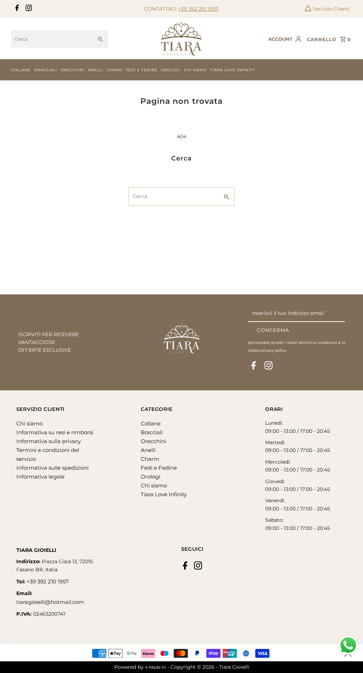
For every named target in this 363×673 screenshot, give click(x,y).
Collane (21, 70)
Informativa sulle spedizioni (52, 467)
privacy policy (273, 350)
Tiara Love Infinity (232, 70)
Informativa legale (40, 476)
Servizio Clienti (331, 9)
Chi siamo (195, 70)
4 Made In (155, 667)
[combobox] (52, 39)
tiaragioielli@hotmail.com (50, 602)
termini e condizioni (317, 342)
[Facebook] (16, 9)
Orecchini (72, 70)
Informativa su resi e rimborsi (54, 432)
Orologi (170, 70)
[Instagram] (28, 9)
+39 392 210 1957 (198, 9)
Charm (114, 70)
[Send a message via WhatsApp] (348, 645)
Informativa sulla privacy (48, 441)
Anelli (95, 70)
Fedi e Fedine (141, 70)
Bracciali (45, 70)
